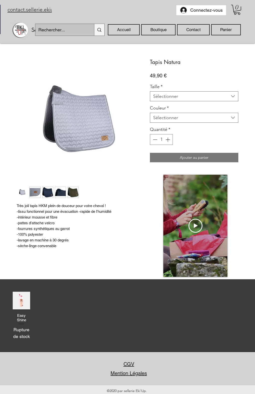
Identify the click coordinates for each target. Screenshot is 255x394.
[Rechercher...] (99, 30)
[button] (237, 10)
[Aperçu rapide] (21, 300)
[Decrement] (154, 139)
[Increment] (168, 139)
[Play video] (195, 226)
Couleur (159, 108)
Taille (156, 86)
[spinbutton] (161, 139)
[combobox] (194, 96)
